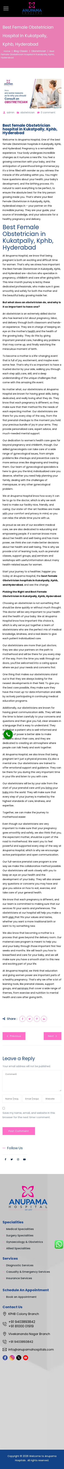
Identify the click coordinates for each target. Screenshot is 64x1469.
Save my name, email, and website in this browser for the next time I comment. (29, 1115)
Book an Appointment (21, 1297)
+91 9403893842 (21, 1322)
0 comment (48, 112)
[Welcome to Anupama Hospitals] (32, 8)
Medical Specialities (20, 1229)
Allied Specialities (18, 1248)
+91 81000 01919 (21, 1326)
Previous (15, 1036)
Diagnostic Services (19, 1265)
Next (51, 1036)
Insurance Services (19, 1278)
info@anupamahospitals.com (31, 1349)
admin (10, 112)
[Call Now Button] (8, 734)
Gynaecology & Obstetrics (24, 1242)
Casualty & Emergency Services (28, 1272)
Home (6, 51)
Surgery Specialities (19, 1235)
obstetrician (27, 112)
